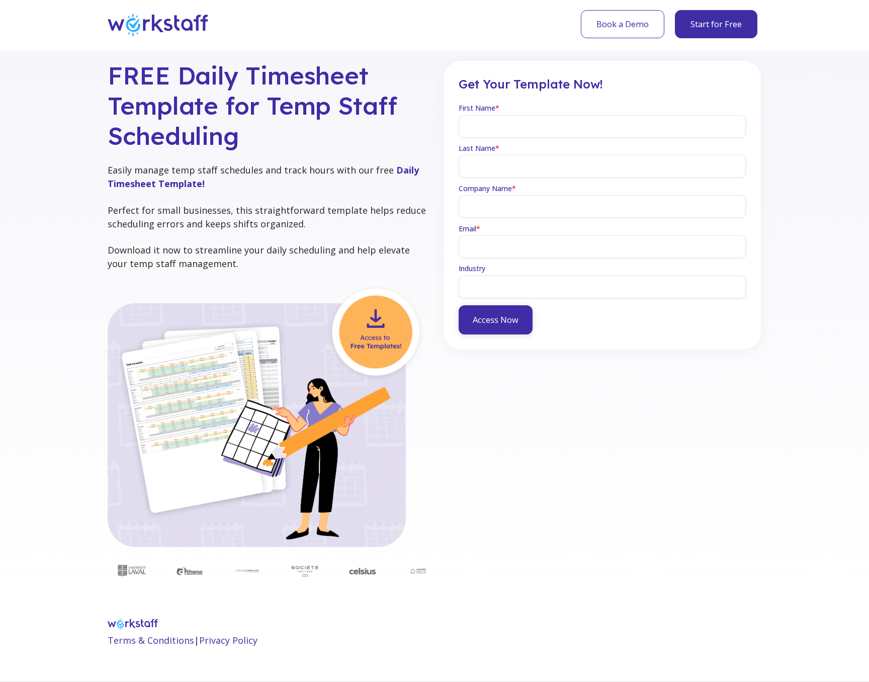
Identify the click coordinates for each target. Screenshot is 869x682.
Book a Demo (622, 24)
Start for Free (716, 24)
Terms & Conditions (151, 640)
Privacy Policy (228, 640)
